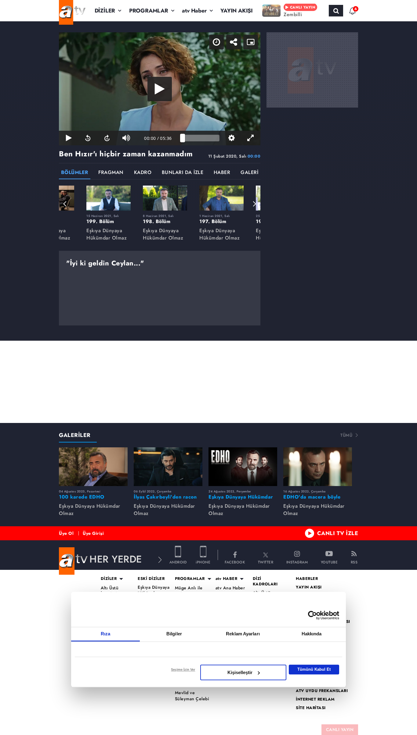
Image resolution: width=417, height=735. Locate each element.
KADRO (143, 173)
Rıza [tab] (105, 633)
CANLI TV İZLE (337, 533)
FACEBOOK (235, 561)
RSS (354, 561)
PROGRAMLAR (148, 11)
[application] (159, 88)
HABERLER (307, 578)
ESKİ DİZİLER (151, 578)
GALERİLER (75, 435)
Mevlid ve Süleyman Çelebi (192, 696)
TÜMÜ (346, 435)
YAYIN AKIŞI (236, 11)
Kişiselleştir (239, 672)
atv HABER (227, 578)
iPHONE (203, 561)
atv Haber (194, 11)
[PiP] (250, 42)
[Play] (159, 89)
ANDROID (178, 561)
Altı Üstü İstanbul (110, 591)
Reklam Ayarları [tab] (243, 633)
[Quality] (231, 138)
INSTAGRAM (297, 561)
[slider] (201, 138)
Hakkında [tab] (312, 633)
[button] (65, 204)
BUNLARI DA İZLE (183, 173)
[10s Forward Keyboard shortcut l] (107, 138)
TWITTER (266, 561)
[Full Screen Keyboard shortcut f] (250, 138)
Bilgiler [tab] (174, 633)
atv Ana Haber (230, 588)
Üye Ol (66, 533)
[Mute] (126, 138)
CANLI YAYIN (340, 729)
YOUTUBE (329, 561)
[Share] (233, 42)
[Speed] (216, 42)
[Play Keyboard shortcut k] (68, 138)
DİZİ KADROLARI (265, 581)
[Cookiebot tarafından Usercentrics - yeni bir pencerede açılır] (312, 615)
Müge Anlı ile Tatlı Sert (189, 591)
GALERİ (249, 173)
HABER (222, 173)
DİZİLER (105, 11)
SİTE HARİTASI (311, 708)
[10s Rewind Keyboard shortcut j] (87, 138)
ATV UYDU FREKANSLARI (322, 691)
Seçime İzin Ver (183, 669)
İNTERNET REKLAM (315, 699)
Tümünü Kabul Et (314, 669)
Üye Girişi (93, 533)
